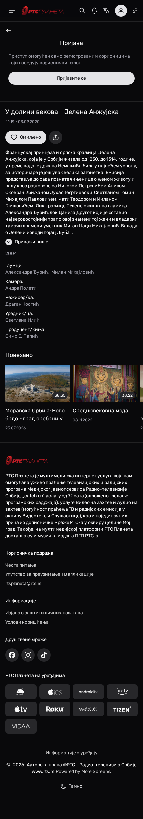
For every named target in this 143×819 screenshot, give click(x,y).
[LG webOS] (88, 709)
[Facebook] (12, 655)
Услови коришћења (26, 622)
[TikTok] (44, 655)
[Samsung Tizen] (122, 709)
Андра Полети (21, 288)
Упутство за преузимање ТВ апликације (49, 574)
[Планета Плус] (135, 10)
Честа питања (20, 565)
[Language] (106, 11)
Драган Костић (22, 304)
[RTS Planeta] (42, 11)
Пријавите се (71, 78)
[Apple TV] (21, 709)
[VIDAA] (21, 726)
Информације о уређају (72, 753)
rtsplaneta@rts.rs (23, 583)
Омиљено (30, 137)
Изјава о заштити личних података (44, 613)
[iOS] (55, 691)
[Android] (21, 691)
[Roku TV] (55, 709)
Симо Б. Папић (21, 336)
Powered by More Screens (83, 771)
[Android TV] (88, 691)
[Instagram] (28, 655)
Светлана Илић (22, 320)
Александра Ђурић (26, 272)
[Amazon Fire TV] (122, 691)
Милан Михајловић (72, 272)
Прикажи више (31, 242)
